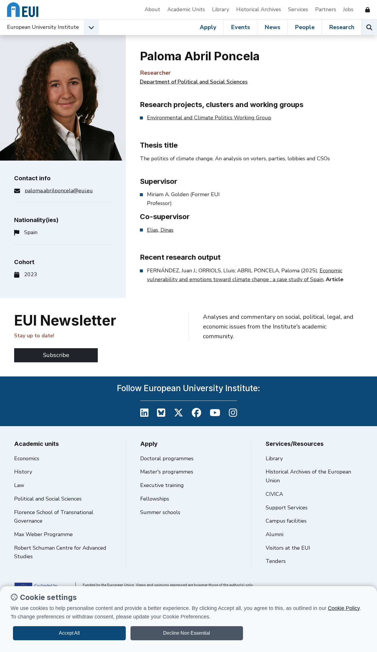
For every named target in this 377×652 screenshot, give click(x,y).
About (152, 9)
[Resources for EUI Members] (365, 10)
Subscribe (56, 355)
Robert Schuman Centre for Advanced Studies (60, 552)
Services (298, 9)
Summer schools (160, 512)
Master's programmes (166, 471)
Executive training (162, 485)
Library (220, 9)
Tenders (276, 561)
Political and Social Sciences (48, 498)
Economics (26, 458)
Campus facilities (286, 520)
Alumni (274, 534)
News (272, 27)
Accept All (69, 633)
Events (240, 27)
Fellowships (154, 498)
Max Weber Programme (43, 534)
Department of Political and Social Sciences (194, 81)
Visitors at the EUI (288, 547)
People (305, 27)
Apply (208, 27)
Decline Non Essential (186, 633)
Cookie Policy (344, 608)
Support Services (286, 507)
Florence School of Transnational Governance (53, 517)
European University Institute (43, 27)
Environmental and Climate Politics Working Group (209, 117)
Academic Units (186, 9)
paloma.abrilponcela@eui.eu (59, 190)
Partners (325, 9)
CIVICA (274, 494)
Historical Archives (258, 9)
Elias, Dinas (160, 230)
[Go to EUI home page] (22, 9)
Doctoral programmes (167, 458)
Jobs (348, 9)
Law (19, 485)
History (23, 471)
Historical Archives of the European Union (308, 476)
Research (341, 27)
